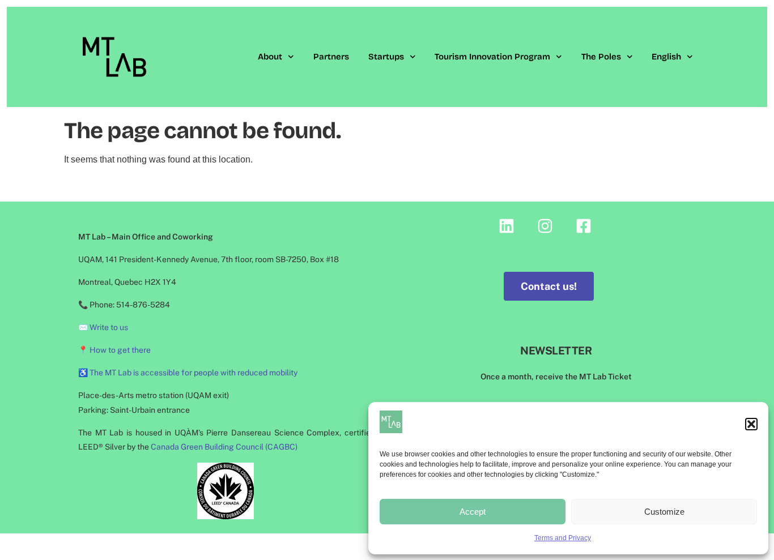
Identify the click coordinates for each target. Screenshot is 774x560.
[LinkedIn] (506, 226)
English (666, 57)
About (270, 57)
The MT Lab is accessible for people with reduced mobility (193, 372)
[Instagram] (545, 226)
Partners (331, 57)
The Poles (601, 57)
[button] (751, 424)
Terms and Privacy (562, 538)
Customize (664, 511)
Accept (473, 511)
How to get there (120, 349)
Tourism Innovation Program (492, 57)
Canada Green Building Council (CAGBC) (224, 446)
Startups (386, 57)
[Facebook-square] (583, 226)
